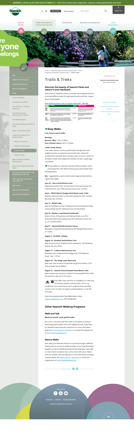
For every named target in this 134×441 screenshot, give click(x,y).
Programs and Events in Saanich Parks (57, 72)
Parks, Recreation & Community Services (63, 70)
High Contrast (56, 11)
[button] (42, 11)
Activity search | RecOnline (63, 330)
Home (47, 70)
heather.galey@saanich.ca (54, 299)
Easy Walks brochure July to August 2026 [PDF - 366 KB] (66, 103)
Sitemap (58, 399)
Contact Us (49, 399)
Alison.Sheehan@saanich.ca (57, 333)
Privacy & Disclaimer (69, 399)
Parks (80, 70)
